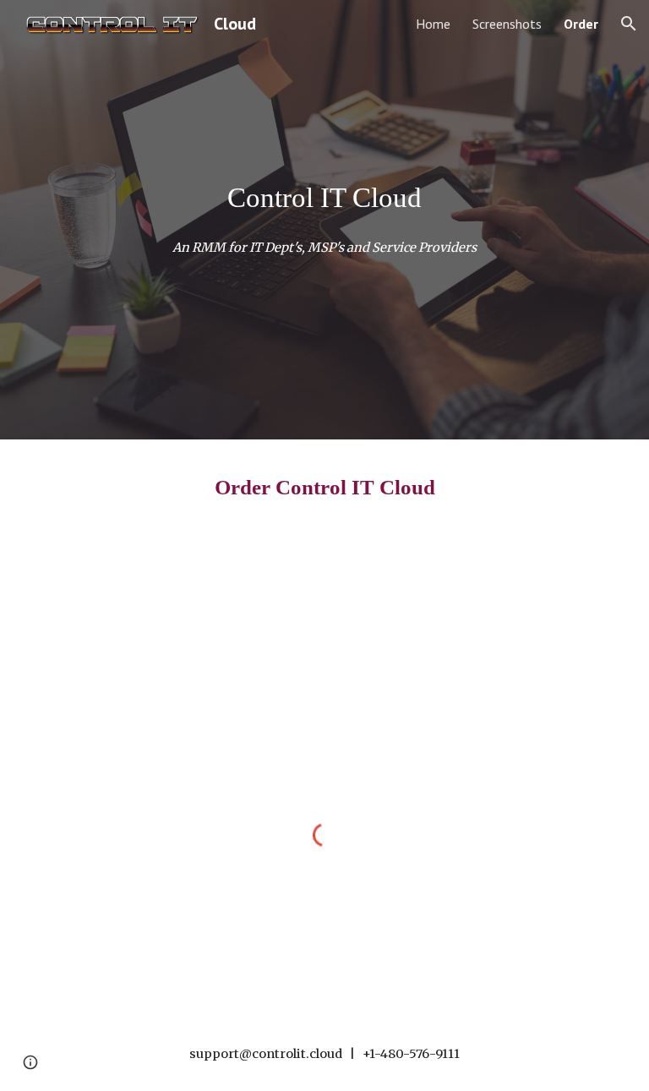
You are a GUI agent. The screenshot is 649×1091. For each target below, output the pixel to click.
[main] (324, 198)
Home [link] (433, 23)
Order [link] (581, 23)
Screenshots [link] (507, 23)
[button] (628, 23)
